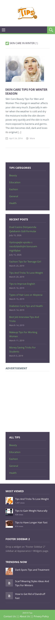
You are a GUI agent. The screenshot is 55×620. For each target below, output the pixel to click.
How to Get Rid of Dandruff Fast (30, 596)
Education (14, 182)
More (32, 138)
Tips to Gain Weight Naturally (31, 510)
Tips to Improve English (22, 283)
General (13, 196)
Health (13, 203)
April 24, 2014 (16, 138)
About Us (25, 616)
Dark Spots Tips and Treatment (32, 569)
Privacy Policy (41, 616)
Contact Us (10, 616)
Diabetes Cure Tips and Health (26, 306)
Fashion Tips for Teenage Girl (25, 261)
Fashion (13, 189)
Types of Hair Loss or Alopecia (25, 294)
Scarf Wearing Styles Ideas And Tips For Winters (32, 583)
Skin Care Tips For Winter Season (26, 91)
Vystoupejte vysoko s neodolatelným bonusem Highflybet (23, 246)
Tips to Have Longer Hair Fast (31, 522)
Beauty (13, 175)
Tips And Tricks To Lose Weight (26, 272)
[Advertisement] (27, 401)
